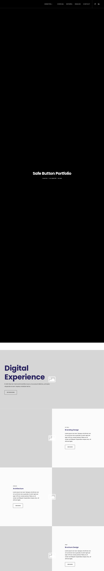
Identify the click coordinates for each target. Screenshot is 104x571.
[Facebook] (94, 4)
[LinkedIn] (98, 4)
